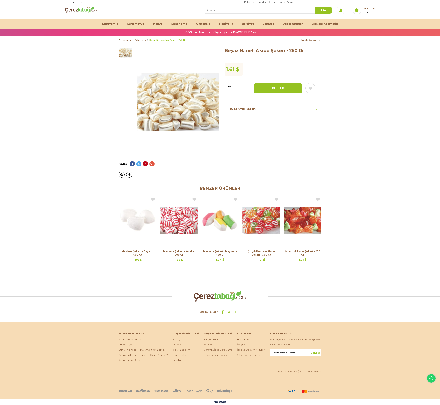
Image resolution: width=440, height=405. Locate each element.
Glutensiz (203, 23)
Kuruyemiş (110, 23)
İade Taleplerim (181, 349)
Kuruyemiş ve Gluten (130, 339)
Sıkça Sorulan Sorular (216, 354)
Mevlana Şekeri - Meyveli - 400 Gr (220, 253)
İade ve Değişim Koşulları (251, 349)
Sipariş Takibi (180, 354)
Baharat (268, 23)
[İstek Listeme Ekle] (122, 175)
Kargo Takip (286, 2)
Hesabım (178, 360)
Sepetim (177, 344)
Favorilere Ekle (153, 199)
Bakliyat (248, 23)
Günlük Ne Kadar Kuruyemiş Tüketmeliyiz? (142, 349)
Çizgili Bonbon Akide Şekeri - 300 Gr (261, 253)
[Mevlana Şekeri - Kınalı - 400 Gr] (179, 220)
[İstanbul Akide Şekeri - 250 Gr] (302, 220)
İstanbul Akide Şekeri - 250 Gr (302, 253)
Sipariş (176, 339)
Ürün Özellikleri (242, 109)
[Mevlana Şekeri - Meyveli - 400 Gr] (220, 220)
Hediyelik (226, 23)
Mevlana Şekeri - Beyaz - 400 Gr (137, 253)
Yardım (263, 2)
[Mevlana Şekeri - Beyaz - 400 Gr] (137, 220)
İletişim (273, 2)
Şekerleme (179, 23)
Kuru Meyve (136, 23)
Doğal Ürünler (293, 23)
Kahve (158, 23)
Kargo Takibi (211, 339)
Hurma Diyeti (126, 344)
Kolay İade (250, 2)
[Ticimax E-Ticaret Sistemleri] (220, 402)
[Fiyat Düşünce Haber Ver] (129, 175)
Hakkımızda (243, 339)
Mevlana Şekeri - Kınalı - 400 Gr (178, 253)
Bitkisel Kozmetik (325, 23)
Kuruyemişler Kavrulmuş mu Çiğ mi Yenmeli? (143, 354)
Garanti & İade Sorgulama (218, 349)
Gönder (315, 352)
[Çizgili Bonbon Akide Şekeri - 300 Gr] (261, 220)
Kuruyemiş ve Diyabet (131, 360)
